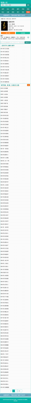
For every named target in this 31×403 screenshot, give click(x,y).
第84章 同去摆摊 (4, 339)
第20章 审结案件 (4, 145)
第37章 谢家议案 (4, 197)
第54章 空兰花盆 (4, 248)
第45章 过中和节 (4, 221)
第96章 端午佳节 (4, 375)
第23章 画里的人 (4, 154)
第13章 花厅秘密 (4, 124)
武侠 (13, 9)
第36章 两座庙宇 (4, 194)
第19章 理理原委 (4, 142)
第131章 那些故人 (5, 60)
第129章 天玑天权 (5, 66)
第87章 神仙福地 (4, 348)
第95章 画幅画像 (4, 372)
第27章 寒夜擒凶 (4, 166)
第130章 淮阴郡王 (5, 63)
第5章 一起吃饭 (4, 100)
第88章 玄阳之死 (4, 351)
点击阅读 (23, 33)
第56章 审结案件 (4, 254)
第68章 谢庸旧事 (4, 290)
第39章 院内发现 (4, 203)
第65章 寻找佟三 (4, 281)
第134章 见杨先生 (5, 51)
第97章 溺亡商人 (4, 378)
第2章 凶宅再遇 (4, 91)
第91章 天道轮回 (4, 360)
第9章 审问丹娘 (4, 112)
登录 (28, 12)
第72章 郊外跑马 (4, 302)
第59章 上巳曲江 (4, 263)
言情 (8, 12)
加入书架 (8, 33)
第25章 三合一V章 (5, 160)
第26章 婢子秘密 (4, 163)
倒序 (28, 85)
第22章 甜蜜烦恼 (4, 151)
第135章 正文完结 (18, 30)
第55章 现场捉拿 (4, 251)
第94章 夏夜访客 (4, 369)
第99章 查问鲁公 (4, 384)
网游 (28, 9)
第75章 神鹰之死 (4, 311)
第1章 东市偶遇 (4, 88)
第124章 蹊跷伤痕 (5, 82)
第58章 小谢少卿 (4, 260)
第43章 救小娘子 (4, 215)
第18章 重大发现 (4, 139)
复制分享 (28, 42)
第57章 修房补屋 (4, 257)
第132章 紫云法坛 (5, 57)
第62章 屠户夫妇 (4, 272)
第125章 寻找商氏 (5, 79)
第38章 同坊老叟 (4, 200)
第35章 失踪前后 (4, 191)
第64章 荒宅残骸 (4, 278)
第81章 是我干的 (4, 330)
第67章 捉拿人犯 (4, 287)
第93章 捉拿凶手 (4, 366)
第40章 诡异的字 (4, 206)
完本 (23, 12)
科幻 (3, 12)
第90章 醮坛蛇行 (4, 357)
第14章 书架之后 (4, 127)
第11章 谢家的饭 (4, 118)
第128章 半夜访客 (5, 69)
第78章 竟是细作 (4, 321)
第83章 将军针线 (4, 336)
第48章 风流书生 (4, 230)
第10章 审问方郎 (4, 115)
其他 (13, 12)
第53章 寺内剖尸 (4, 245)
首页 (3, 9)
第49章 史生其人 (4, 233)
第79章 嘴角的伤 (4, 324)
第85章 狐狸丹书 (4, 342)
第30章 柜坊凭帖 (4, 176)
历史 (23, 9)
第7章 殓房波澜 (4, 106)
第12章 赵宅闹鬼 (4, 121)
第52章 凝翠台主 (4, 242)
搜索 (28, 5)
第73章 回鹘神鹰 (4, 305)
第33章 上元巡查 (4, 185)
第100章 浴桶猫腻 (5, 387)
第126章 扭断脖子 (5, 75)
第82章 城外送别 (4, 333)
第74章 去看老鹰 (4, 308)
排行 (18, 12)
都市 (18, 9)
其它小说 (8, 18)
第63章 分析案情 (4, 275)
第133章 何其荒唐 (5, 54)
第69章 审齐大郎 (4, 293)
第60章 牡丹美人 (4, 266)
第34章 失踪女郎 (4, 188)
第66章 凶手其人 (4, 284)
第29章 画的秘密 (4, 173)
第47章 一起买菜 (4, 227)
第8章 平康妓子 (4, 109)
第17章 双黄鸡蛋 (4, 136)
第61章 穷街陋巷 (4, 269)
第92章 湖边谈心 (4, 363)
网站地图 (15, 400)
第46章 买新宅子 (4, 224)
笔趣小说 (4, 2)
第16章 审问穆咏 (4, 133)
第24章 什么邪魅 (4, 157)
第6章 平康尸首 (4, 103)
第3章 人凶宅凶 (4, 94)
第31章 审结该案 (4, 179)
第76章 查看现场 (4, 314)
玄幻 (8, 9)
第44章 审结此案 (4, 218)
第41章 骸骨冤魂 (4, 209)
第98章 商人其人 (4, 381)
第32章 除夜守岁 (4, 182)
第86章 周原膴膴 (4, 345)
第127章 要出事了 (5, 72)
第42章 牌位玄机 (4, 212)
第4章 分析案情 (4, 97)
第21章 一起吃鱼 (4, 148)
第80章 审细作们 (4, 327)
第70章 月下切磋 (4, 296)
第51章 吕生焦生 (4, 239)
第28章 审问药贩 (4, 170)
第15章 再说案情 (4, 130)
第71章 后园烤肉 (4, 299)
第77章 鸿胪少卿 (4, 318)
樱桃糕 (13, 24)
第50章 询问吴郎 (4, 236)
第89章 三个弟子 (4, 354)
